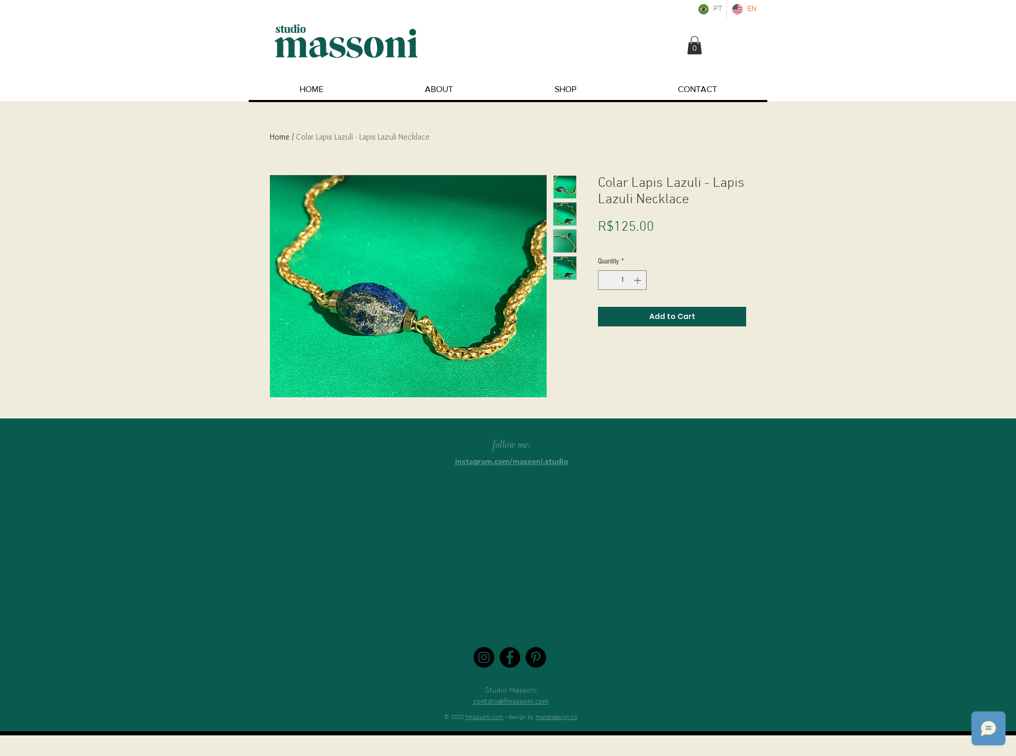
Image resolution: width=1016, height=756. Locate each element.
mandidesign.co (556, 717)
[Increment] (638, 280)
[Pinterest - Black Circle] (535, 657)
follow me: (511, 444)
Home (279, 137)
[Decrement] (606, 280)
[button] (694, 45)
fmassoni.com (484, 717)
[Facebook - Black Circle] (510, 657)
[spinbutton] (622, 280)
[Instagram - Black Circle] (484, 657)
